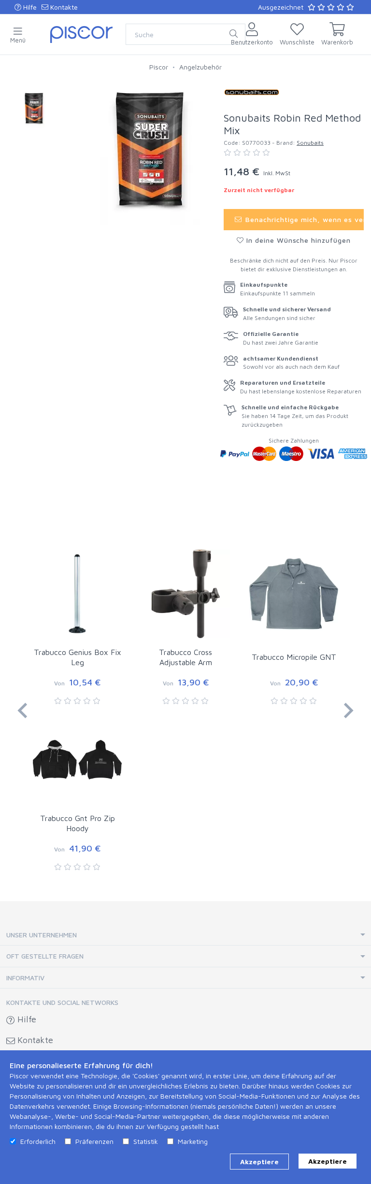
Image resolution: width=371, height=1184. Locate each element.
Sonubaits (310, 142)
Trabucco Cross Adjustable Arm (185, 657)
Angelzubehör (200, 67)
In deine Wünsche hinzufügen (297, 240)
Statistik (145, 1141)
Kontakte (63, 7)
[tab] (185, 935)
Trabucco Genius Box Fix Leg (77, 657)
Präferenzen (94, 1141)
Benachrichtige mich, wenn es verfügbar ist (303, 219)
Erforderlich (38, 1141)
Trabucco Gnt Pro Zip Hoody (77, 823)
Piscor (158, 67)
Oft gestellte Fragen (45, 956)
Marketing (193, 1141)
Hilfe (29, 7)
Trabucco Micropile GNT (294, 657)
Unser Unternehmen (41, 935)
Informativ (25, 978)
